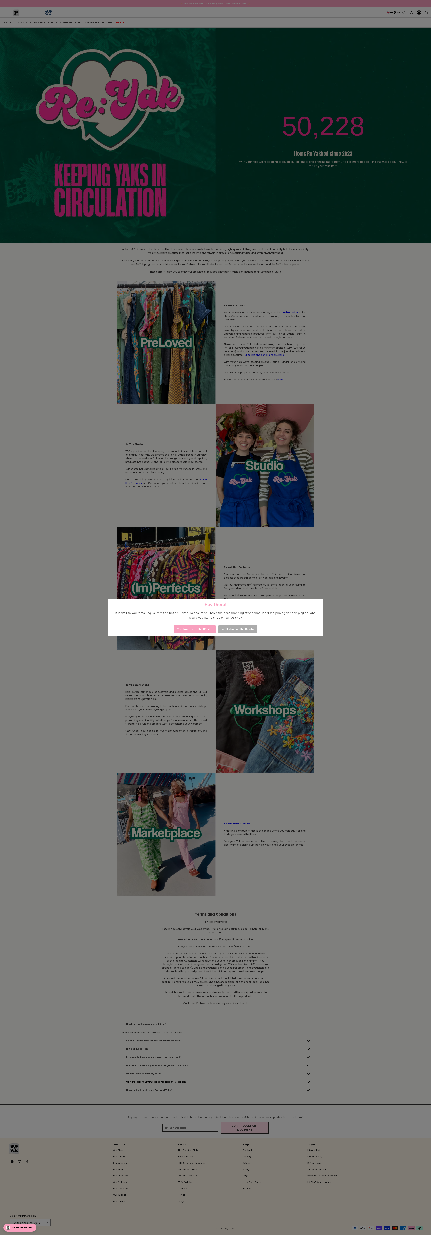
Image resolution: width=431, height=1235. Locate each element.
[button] (19, 1228)
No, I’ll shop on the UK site (238, 629)
